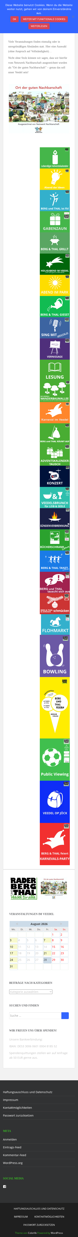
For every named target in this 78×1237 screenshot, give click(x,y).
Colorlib (32, 1233)
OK (14, 19)
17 (13, 953)
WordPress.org (13, 1163)
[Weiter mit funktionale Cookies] (73, 17)
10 (13, 947)
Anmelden (10, 1139)
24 (13, 960)
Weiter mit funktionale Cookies (44, 19)
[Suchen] (65, 1015)
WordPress (57, 1233)
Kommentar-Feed (14, 1155)
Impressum (10, 1100)
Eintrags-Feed (12, 1147)
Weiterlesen (39, 26)
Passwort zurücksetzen (18, 1115)
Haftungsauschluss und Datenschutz (27, 1092)
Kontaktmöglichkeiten (17, 1108)
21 (47, 953)
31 (13, 966)
